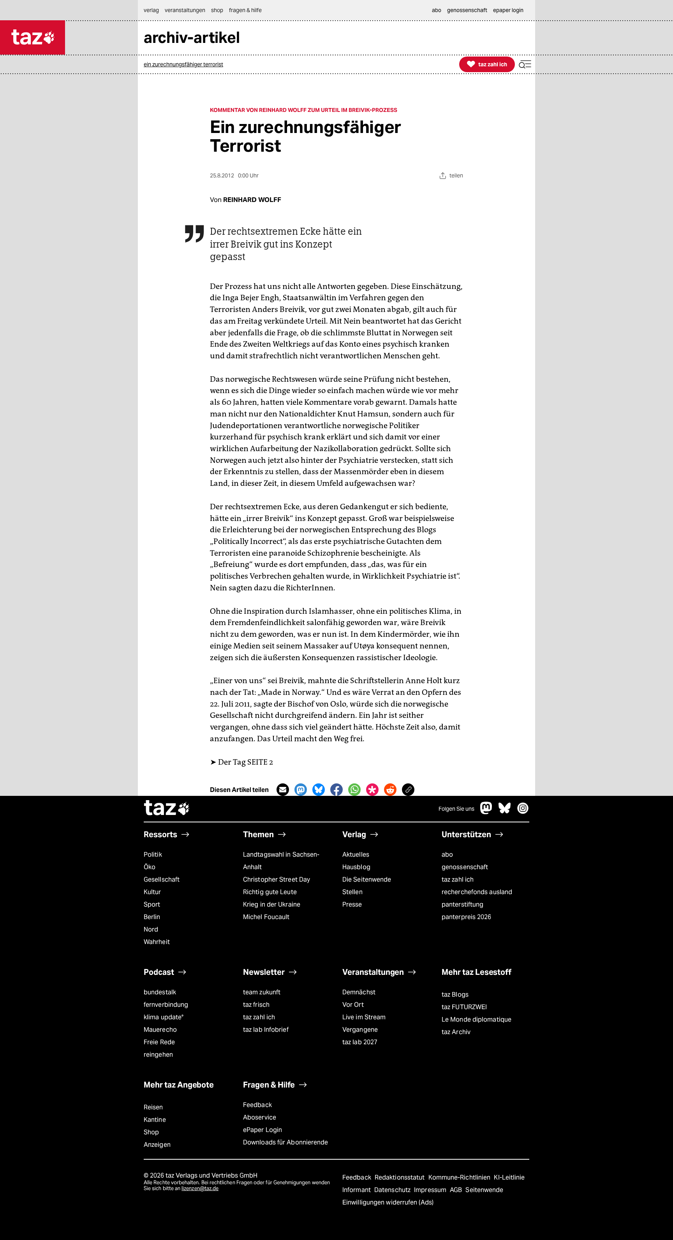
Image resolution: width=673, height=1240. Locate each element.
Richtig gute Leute (270, 892)
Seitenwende (484, 1190)
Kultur (152, 892)
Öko (149, 867)
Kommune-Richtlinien (460, 1177)
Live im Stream (364, 1017)
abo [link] (436, 10)
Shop (151, 1132)
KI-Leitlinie (509, 1177)
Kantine (155, 1120)
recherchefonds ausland (477, 892)
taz (167, 808)
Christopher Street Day (276, 879)
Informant (357, 1190)
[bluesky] (505, 812)
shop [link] (217, 10)
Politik (153, 854)
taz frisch (256, 1005)
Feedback (257, 1105)
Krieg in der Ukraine (271, 904)
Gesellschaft (162, 879)
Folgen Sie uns (456, 808)
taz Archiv (456, 1032)
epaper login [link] (508, 10)
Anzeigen (157, 1145)
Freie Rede (159, 1042)
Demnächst (358, 992)
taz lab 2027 (359, 1042)
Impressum (431, 1190)
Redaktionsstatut (400, 1177)
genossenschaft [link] (467, 10)
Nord (151, 929)
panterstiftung (462, 904)
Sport (152, 904)
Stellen (352, 892)
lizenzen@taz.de (199, 1188)
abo (447, 854)
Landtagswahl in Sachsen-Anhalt (281, 860)
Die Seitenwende (366, 879)
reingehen (158, 1054)
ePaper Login (262, 1130)
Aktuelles (355, 854)
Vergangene (360, 1030)
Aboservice (259, 1117)
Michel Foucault (266, 917)
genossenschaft (465, 867)
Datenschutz (393, 1190)
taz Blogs (455, 994)
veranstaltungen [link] (185, 10)
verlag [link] (151, 10)
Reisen (153, 1107)
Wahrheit (157, 942)
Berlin (152, 917)
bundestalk (160, 992)
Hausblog (356, 867)
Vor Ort (353, 1005)
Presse (352, 904)
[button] (525, 64)
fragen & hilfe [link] (245, 10)
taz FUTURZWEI (464, 1007)
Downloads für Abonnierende (285, 1142)
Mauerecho (160, 1030)
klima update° (163, 1017)
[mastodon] (486, 812)
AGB (456, 1190)
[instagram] (523, 812)
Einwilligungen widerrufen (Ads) (387, 1202)
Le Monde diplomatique (476, 1019)
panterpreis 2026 (467, 917)
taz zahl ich (458, 879)
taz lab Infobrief (266, 1030)
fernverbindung (166, 1005)
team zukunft (261, 992)
